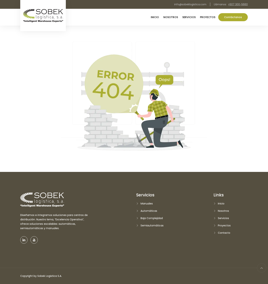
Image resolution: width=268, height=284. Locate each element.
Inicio (155, 17)
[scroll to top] (261, 267)
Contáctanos (233, 17)
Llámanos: (231, 4)
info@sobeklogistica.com (190, 4)
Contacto (224, 233)
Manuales (147, 203)
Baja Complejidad (152, 218)
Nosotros (170, 17)
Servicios (189, 17)
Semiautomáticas (152, 225)
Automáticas (149, 211)
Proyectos (207, 17)
